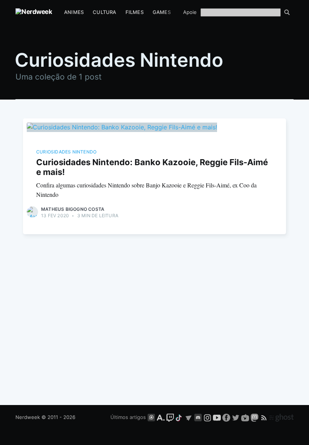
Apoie (190, 12)
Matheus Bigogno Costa (72, 209)
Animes (74, 12)
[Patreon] (151, 417)
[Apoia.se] (161, 417)
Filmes (134, 12)
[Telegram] (189, 417)
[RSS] (264, 417)
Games (162, 12)
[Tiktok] (179, 417)
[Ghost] (281, 417)
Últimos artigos (128, 417)
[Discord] (198, 417)
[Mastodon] (255, 417)
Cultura (104, 12)
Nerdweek (27, 417)
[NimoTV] (246, 417)
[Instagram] (207, 417)
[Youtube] (217, 417)
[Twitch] (170, 417)
